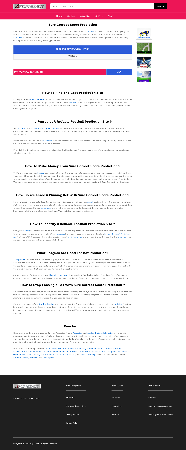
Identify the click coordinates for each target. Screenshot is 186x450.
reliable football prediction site (45, 128)
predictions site (75, 237)
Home (59, 16)
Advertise (85, 16)
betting (40, 173)
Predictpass (48, 357)
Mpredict (33, 357)
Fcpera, (25, 357)
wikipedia (47, 141)
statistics (118, 304)
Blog (110, 16)
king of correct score (92, 348)
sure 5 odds (75, 348)
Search (160, 6)
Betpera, (17, 357)
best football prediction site (99, 333)
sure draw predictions (113, 348)
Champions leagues (58, 275)
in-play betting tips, (36, 354)
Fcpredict (89, 31)
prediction (122, 237)
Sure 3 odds (63, 348)
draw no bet (36, 351)
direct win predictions (111, 351)
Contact (71, 16)
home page (46, 208)
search (90, 202)
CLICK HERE (38, 72)
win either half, (52, 354)
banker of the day (68, 354)
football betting (46, 304)
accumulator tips (21, 351)
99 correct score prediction (55, 351)
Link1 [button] (97, 16)
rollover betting (88, 354)
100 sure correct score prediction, (85, 351)
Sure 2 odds (51, 348)
